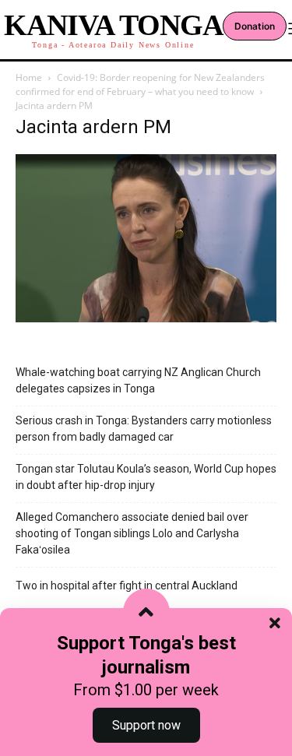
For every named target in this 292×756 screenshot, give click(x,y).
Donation (254, 26)
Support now (146, 725)
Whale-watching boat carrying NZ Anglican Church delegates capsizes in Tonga (138, 380)
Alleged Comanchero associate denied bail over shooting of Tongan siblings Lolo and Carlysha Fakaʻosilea (132, 533)
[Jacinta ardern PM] (146, 318)
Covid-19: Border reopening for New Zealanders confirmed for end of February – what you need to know (140, 84)
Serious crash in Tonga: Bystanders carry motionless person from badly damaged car (144, 428)
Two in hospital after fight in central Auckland (126, 585)
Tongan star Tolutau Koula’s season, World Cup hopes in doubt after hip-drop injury (146, 476)
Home (29, 77)
